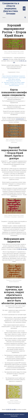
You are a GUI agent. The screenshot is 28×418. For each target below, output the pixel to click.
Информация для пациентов (14, 80)
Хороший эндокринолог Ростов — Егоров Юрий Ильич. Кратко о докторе (14, 78)
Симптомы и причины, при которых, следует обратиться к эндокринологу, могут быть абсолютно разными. (14, 84)
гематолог (5, 59)
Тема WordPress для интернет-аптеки (13, 414)
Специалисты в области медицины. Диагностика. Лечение (10, 8)
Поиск (25, 17)
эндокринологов (20, 119)
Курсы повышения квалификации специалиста (14, 76)
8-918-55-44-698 (22, 249)
